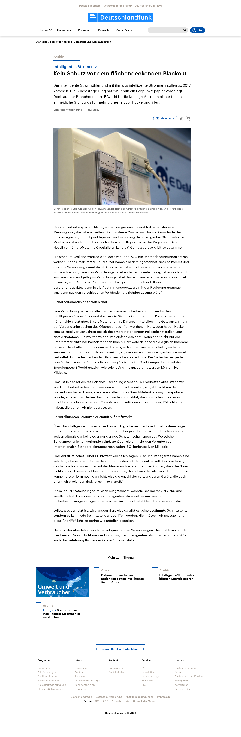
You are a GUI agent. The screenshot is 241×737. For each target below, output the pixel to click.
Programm (84, 30)
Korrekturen (181, 684)
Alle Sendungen (47, 672)
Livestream (81, 667)
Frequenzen (81, 688)
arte (127, 700)
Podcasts (103, 30)
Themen (43, 30)
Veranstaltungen (151, 676)
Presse (178, 672)
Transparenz (182, 680)
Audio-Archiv (124, 30)
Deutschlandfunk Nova (148, 5)
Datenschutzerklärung (109, 696)
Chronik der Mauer (144, 700)
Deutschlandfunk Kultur (117, 5)
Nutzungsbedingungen (140, 696)
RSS (144, 684)
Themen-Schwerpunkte (51, 688)
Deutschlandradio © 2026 (120, 712)
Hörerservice (116, 667)
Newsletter (148, 672)
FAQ (144, 667)
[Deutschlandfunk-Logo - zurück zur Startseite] (120, 17)
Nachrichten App (84, 684)
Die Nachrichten (47, 676)
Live (200, 30)
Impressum (164, 696)
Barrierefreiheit (183, 688)
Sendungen (64, 30)
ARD (97, 700)
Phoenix (116, 700)
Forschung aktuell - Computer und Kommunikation (80, 42)
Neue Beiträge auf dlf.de (52, 684)
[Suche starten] (184, 30)
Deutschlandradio (90, 5)
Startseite (41, 41)
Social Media (116, 672)
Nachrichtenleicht (48, 680)
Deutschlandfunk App (87, 680)
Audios (78, 672)
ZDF (105, 700)
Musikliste (147, 680)
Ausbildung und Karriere (189, 676)
